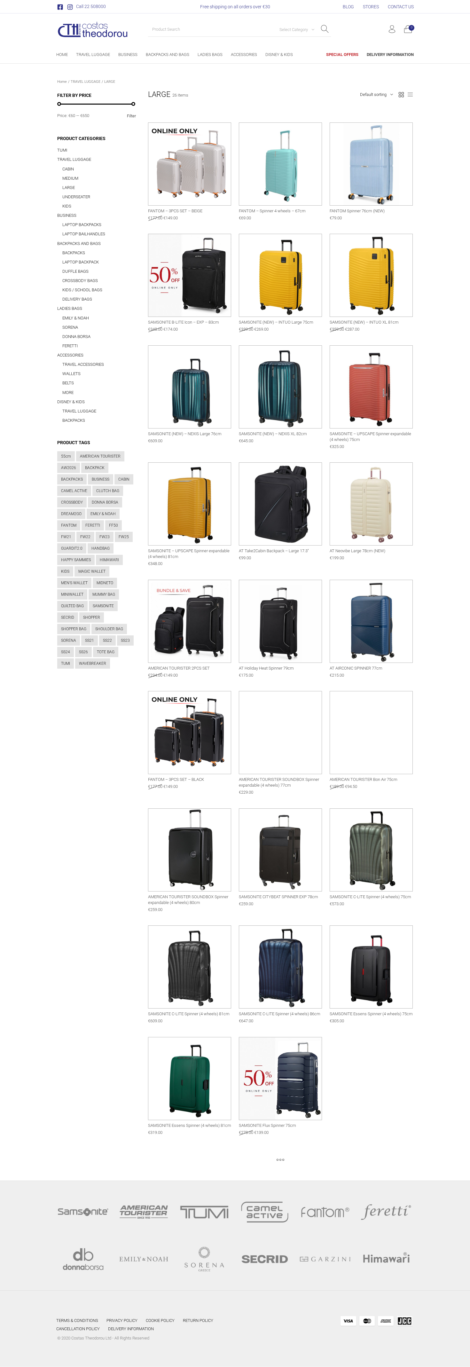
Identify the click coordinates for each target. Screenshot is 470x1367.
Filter (131, 116)
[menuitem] (348, 6)
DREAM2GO (71, 514)
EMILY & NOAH (75, 318)
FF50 (113, 525)
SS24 (65, 652)
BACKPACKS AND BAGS (79, 243)
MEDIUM (70, 178)
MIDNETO (105, 583)
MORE (68, 392)
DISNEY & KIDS (71, 401)
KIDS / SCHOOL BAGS (82, 289)
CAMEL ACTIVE (74, 491)
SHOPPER (91, 617)
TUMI (62, 150)
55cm (66, 456)
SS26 (83, 652)
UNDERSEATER (76, 196)
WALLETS (71, 373)
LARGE (68, 187)
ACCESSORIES (70, 355)
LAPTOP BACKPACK (80, 262)
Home (62, 82)
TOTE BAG (105, 652)
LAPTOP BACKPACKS (81, 224)
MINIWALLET (72, 594)
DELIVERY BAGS (77, 299)
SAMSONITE (103, 606)
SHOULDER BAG (109, 629)
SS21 (89, 640)
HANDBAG (100, 548)
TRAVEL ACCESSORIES (83, 364)
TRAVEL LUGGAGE (85, 82)
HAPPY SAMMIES (76, 560)
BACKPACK (95, 468)
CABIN (68, 169)
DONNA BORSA (76, 336)
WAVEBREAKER (92, 663)
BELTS (68, 383)
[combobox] (294, 29)
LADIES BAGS (69, 308)
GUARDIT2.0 (71, 548)
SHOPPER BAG (73, 629)
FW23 (104, 537)
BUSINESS (66, 215)
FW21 (66, 537)
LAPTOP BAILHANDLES (83, 234)
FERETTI (70, 345)
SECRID (67, 617)
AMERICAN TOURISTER (100, 456)
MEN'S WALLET (74, 583)
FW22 (85, 537)
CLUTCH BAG (107, 491)
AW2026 (68, 468)
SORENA (70, 327)
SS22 (107, 640)
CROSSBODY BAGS (80, 280)
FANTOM (68, 525)
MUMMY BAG (103, 594)
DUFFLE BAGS (75, 271)
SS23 (125, 640)
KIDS (66, 206)
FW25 (124, 537)
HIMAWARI (109, 560)
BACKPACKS (73, 252)
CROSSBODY (72, 502)
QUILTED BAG (72, 606)
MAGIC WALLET (92, 571)
